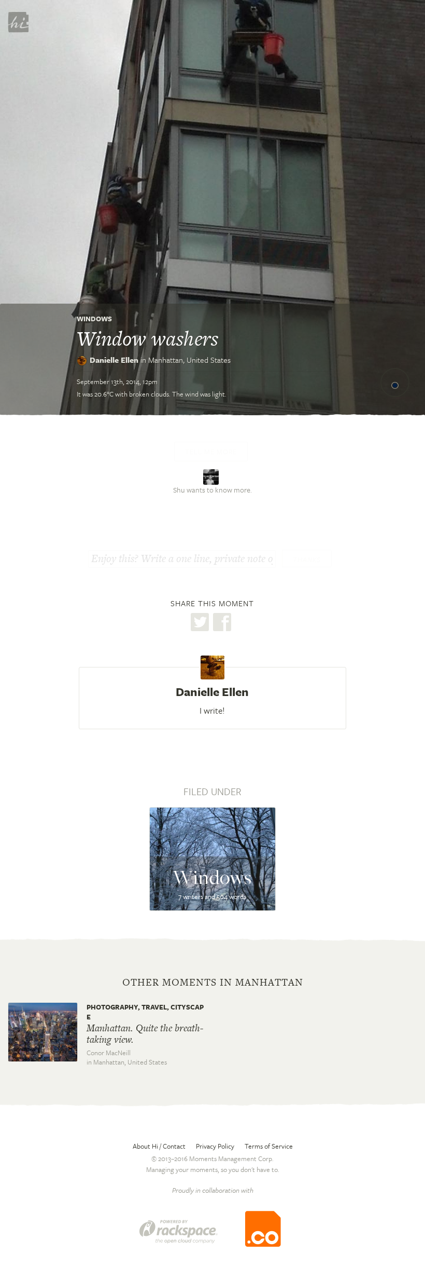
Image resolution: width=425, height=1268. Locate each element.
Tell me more (211, 451)
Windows (94, 318)
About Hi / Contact (159, 1146)
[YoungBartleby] (212, 475)
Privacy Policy (215, 1146)
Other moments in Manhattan (212, 982)
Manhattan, (189, 359)
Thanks (307, 559)
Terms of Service (269, 1146)
